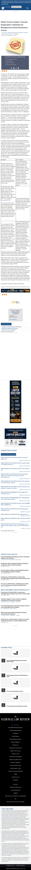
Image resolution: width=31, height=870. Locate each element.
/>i (19, 68)
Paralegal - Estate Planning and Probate (11, 326)
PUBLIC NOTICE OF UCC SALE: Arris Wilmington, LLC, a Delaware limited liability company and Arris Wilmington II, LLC (15, 525)
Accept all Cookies (6, 6)
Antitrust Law (15, 745)
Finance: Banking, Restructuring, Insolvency (13, 32)
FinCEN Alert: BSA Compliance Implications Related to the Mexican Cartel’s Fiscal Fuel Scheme (14, 564)
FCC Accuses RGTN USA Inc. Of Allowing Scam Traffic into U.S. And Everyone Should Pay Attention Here (14, 584)
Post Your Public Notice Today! (8, 454)
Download (16, 68)
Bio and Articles (13, 319)
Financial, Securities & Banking (16, 771)
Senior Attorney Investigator (9, 329)
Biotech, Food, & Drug (15, 750)
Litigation (15, 793)
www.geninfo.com (6, 200)
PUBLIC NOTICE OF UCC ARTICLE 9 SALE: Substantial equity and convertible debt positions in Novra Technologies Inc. (14, 476)
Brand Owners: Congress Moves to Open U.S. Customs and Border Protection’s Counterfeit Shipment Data (15, 620)
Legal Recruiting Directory (15, 730)
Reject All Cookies (16, 6)
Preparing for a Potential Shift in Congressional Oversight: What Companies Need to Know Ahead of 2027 (15, 577)
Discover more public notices (7, 530)
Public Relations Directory (15, 739)
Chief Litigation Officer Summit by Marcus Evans (17, 676)
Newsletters (15, 733)
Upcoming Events (6, 647)
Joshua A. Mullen (5, 615)
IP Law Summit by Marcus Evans (15, 691)
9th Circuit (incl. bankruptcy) (10, 64)
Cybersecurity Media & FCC (15, 759)
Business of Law (15, 753)
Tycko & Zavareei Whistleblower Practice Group (11, 559)
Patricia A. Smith (5, 566)
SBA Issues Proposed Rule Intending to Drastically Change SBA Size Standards (13, 613)
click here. (7, 861)
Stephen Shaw (5, 622)
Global (15, 774)
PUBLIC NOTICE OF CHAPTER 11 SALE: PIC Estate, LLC (14, 514)
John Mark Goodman (6, 573)
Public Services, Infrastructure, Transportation (15, 795)
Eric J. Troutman (5, 586)
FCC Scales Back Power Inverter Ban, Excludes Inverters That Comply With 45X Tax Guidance (15, 606)
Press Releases (15, 736)
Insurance (15, 784)
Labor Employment (9, 61)
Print (12, 68)
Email (12, 315)
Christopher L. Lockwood (15, 601)
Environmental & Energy (15, 765)
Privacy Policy (11, 813)
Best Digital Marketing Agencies (15, 727)
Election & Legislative (15, 762)
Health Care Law (15, 777)
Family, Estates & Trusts (15, 768)
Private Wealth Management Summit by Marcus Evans (17, 661)
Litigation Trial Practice (9, 62)
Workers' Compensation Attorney (10, 328)
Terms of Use (4, 813)
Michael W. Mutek (5, 601)
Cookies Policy (4, 4)
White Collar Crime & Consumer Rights (15, 801)
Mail (14, 68)
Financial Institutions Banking (11, 59)
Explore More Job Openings (6, 331)
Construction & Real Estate (15, 756)
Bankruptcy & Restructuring (15, 747)
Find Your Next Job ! (6, 324)
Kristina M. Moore (5, 579)
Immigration (15, 780)
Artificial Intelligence (15, 742)
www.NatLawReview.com (7, 817)
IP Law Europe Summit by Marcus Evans (17, 706)
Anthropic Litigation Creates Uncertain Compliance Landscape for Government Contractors (14, 599)
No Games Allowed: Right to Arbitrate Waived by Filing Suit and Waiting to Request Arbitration (14, 571)
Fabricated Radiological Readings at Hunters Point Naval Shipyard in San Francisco (15, 557)
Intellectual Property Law (15, 787)
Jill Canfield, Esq (5, 608)
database (3, 815)
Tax (15, 798)
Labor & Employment (15, 790)
